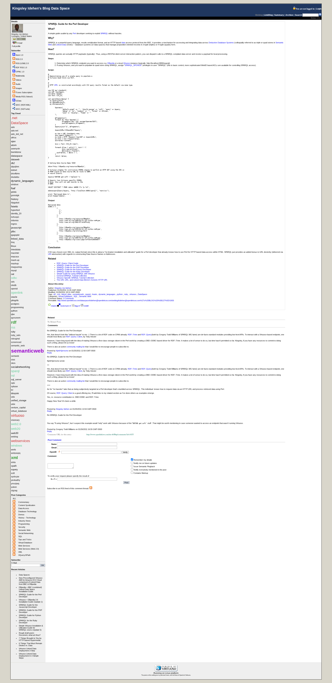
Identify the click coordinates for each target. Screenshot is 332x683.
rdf (54, 294)
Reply (49, 353)
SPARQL (104, 33)
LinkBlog (268, 15)
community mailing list (76, 347)
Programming (24, 524)
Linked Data (61, 45)
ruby (126, 294)
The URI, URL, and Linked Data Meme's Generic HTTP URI (82, 280)
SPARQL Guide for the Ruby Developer (73, 272)
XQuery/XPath (24, 555)
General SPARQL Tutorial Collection (72, 276)
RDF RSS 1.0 (21, 67)
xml (59, 294)
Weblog (258, 15)
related (54, 306)
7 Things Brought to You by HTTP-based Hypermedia (30, 639)
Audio (18, 84)
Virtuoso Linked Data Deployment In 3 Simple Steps (29, 656)
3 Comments (68, 298)
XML (20, 552)
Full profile (16, 46)
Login (318, 9)
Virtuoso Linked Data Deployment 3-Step (27, 650)
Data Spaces (24, 575)
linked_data (67, 294)
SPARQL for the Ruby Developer (28, 621)
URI (49, 254)
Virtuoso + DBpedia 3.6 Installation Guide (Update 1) (31, 601)
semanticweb (78, 294)
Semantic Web (24, 530)
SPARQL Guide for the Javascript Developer (28, 606)
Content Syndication (26, 505)
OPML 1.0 (20, 72)
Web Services (24, 546)
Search (298, 15)
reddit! (86, 306)
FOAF (20, 43)
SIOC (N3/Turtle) (23, 109)
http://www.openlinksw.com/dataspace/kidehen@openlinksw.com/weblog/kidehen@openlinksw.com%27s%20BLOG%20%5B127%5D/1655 (115, 300)
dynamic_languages (107, 294)
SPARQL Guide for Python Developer (30, 616)
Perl (74, 33)
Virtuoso (126, 63)
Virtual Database (25, 543)
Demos (21, 515)
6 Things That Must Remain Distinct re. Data (30, 644)
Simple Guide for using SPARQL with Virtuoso (76, 274)
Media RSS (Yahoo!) (24, 97)
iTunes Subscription (24, 92)
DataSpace (142, 294)
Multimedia (20, 76)
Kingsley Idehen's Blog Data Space (41, 8)
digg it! (77, 306)
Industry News (24, 521)
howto (95, 294)
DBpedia (110, 63)
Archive (289, 15)
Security (21, 527)
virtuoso (133, 294)
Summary (279, 15)
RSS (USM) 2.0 (22, 63)
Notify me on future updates (145, 463)
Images (19, 88)
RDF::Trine (132, 335)
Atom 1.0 (19, 55)
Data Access (23, 508)
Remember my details (143, 460)
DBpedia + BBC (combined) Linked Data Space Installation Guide (30, 589)
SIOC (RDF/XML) (23, 105)
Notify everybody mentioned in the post (150, 470)
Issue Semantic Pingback (144, 466)
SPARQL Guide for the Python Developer (74, 269)
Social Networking (25, 533)
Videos (18, 80)
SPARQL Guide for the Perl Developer (30, 596)
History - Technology (27, 518)
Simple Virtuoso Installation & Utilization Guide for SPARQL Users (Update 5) (31, 628)
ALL (14, 498)
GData (18, 101)
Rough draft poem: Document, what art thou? (29, 634)
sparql (88, 294)
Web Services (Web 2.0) (28, 549)
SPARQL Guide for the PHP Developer (30, 611)
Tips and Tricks (24, 539)
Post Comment (54, 440)
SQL (20, 536)
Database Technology (27, 511)
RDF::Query (146, 335)
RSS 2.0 (19, 59)
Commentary (23, 502)
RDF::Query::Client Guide (67, 263)
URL (56, 85)
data (123, 43)
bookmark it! (66, 306)
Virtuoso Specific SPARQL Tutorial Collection (75, 278)
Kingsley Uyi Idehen (63, 288)
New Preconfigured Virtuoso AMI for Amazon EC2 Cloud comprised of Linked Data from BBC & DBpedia (30, 581)
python (120, 294)
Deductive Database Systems (221, 43)
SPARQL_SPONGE (133, 65)
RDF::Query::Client (74, 337)
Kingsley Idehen (62, 409)
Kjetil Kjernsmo (62, 351)
